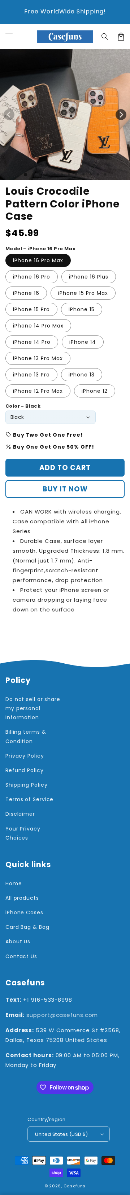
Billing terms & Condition (25, 736)
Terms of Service (29, 799)
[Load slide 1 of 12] (105, 174)
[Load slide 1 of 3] (40, 174)
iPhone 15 (82, 309)
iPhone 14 (82, 342)
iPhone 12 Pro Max (38, 391)
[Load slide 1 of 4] (47, 174)
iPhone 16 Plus (88, 276)
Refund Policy (24, 770)
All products (22, 898)
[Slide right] (121, 114)
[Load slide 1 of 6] (61, 174)
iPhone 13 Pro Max (38, 358)
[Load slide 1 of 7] (69, 174)
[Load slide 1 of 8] (76, 174)
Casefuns (75, 1186)
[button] (105, 37)
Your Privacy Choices (22, 833)
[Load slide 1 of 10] (90, 174)
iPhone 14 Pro (32, 342)
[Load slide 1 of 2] (32, 174)
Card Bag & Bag (27, 927)
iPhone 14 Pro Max (38, 325)
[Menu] (9, 37)
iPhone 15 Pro (31, 309)
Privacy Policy (24, 755)
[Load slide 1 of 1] (25, 174)
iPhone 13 (82, 374)
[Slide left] (9, 114)
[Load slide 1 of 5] (54, 174)
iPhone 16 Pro (31, 276)
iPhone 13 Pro (31, 374)
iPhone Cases (24, 912)
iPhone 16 (26, 293)
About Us (17, 941)
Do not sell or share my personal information (32, 708)
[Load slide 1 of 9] (83, 174)
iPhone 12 (95, 391)
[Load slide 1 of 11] (97, 174)
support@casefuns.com (62, 1015)
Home (13, 883)
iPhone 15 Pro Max (83, 293)
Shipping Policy (26, 784)
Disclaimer (20, 813)
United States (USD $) (61, 1134)
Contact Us (21, 956)
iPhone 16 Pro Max (38, 260)
